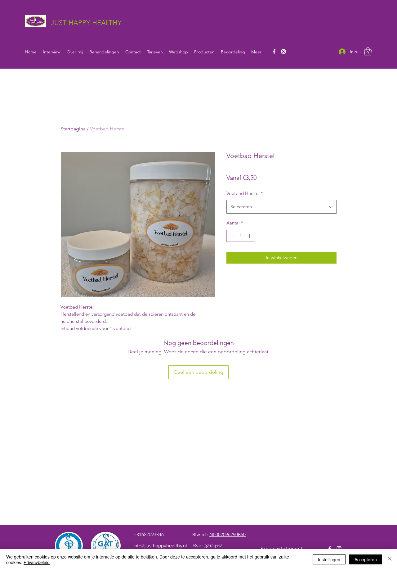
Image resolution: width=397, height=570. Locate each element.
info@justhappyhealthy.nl (160, 546)
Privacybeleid (37, 562)
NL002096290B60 (227, 534)
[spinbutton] (241, 236)
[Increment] (250, 236)
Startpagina (73, 129)
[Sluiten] (389, 559)
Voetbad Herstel (244, 193)
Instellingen (329, 559)
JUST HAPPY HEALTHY (86, 23)
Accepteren (366, 559)
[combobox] (281, 207)
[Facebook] (274, 51)
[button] (368, 51)
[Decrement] (231, 236)
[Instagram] (283, 51)
